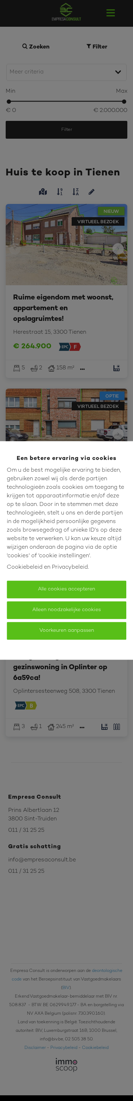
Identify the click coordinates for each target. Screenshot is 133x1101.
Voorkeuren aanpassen (66, 631)
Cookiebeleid (25, 568)
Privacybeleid (70, 568)
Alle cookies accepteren (66, 589)
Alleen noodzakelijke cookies (66, 610)
